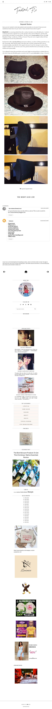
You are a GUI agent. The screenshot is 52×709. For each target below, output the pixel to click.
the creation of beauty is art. (15, 208)
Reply (10, 215)
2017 (25, 512)
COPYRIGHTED (26, 706)
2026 (25, 497)
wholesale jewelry (18, 665)
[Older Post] (47, 272)
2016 (25, 514)
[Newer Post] (4, 272)
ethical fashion (26, 421)
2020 (25, 507)
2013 (26, 518)
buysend (23, 188)
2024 (25, 501)
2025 (25, 499)
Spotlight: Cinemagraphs (26, 347)
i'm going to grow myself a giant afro (26, 371)
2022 (26, 504)
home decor (26, 409)
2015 (26, 515)
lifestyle (26, 406)
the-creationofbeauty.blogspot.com (16, 212)
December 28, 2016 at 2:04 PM (44, 220)
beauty (26, 415)
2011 (26, 522)
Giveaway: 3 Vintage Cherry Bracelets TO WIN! (26, 394)
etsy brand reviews (26, 424)
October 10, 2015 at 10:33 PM (44, 208)
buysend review (29, 188)
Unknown (11, 221)
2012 (26, 520)
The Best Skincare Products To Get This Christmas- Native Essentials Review (26, 455)
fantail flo (24, 704)
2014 (26, 517)
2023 (25, 502)
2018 (25, 510)
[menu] (3, 1)
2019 (25, 509)
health (26, 418)
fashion (26, 412)
